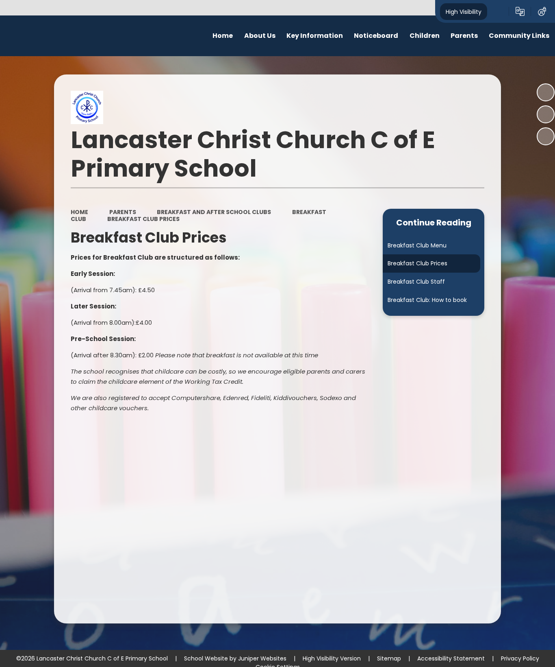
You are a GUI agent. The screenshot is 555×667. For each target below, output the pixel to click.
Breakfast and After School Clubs (214, 212)
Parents (122, 212)
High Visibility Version (332, 658)
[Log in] (542, 11)
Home (79, 212)
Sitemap (389, 658)
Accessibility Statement (451, 658)
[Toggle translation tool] (520, 11)
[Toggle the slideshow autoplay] (546, 92)
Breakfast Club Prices (143, 219)
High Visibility (463, 11)
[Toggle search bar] (498, 11)
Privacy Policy (520, 658)
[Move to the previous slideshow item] (546, 114)
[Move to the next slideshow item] (546, 136)
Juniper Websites (262, 658)
